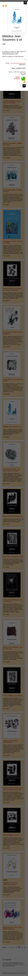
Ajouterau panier (17, 77)
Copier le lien (22, 64)
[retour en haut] (24, 81)
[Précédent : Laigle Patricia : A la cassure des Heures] (3, 5)
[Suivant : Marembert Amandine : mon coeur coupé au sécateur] (6, 5)
